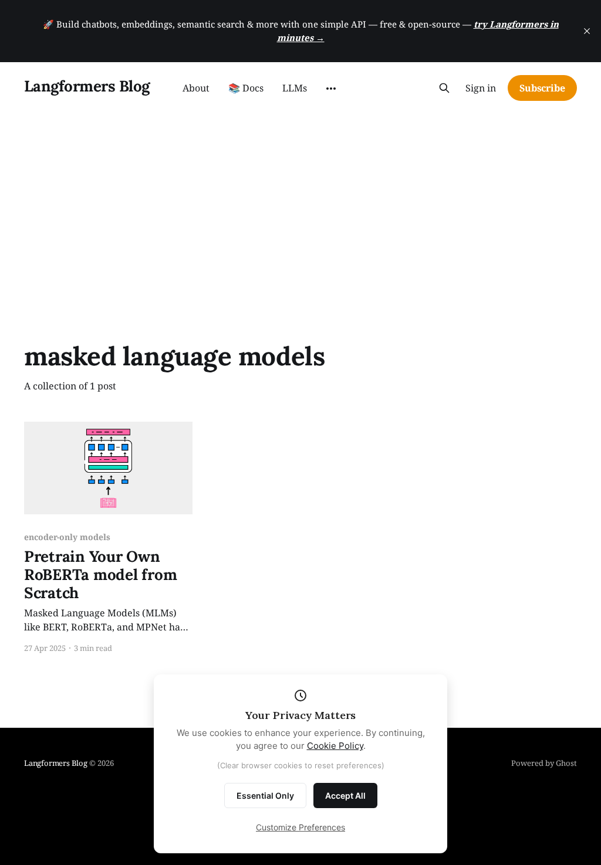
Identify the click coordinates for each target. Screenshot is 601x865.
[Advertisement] (300, 202)
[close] (587, 31)
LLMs (294, 88)
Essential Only (265, 795)
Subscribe (542, 88)
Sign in (480, 88)
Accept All (345, 795)
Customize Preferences (300, 827)
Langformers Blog (87, 86)
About (196, 88)
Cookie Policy (335, 745)
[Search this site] (444, 88)
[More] (331, 88)
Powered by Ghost (544, 763)
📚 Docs (246, 88)
